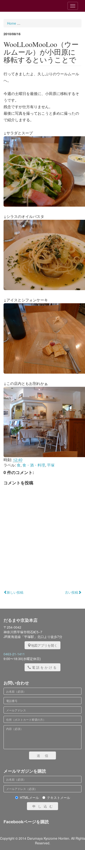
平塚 (51, 465)
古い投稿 (71, 592)
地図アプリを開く (44, 645)
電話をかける (44, 667)
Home (11, 23)
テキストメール (58, 797)
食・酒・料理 (33, 465)
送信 (45, 755)
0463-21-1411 (14, 654)
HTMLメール (29, 797)
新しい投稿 (15, 592)
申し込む (43, 806)
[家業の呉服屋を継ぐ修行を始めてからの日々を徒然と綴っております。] (30, 6)
